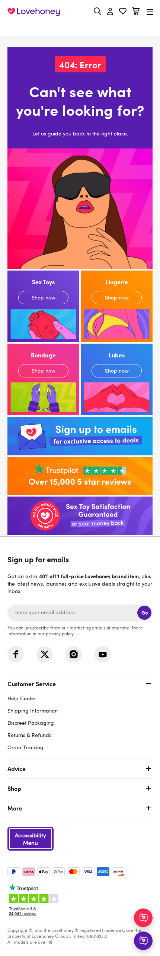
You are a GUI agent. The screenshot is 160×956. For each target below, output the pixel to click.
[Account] (110, 11)
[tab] (80, 715)
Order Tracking (25, 747)
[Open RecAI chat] (143, 917)
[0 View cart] (136, 12)
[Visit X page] (44, 654)
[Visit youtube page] (103, 654)
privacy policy (59, 633)
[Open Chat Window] (143, 941)
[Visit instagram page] (73, 654)
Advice (16, 769)
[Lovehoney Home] (33, 11)
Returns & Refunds (29, 735)
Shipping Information (32, 710)
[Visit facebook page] (15, 654)
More (14, 808)
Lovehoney (80, 28)
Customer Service (31, 684)
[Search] (97, 11)
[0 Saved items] (123, 12)
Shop (14, 788)
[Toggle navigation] (150, 12)
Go (144, 612)
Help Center (21, 698)
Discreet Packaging (30, 722)
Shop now (43, 306)
